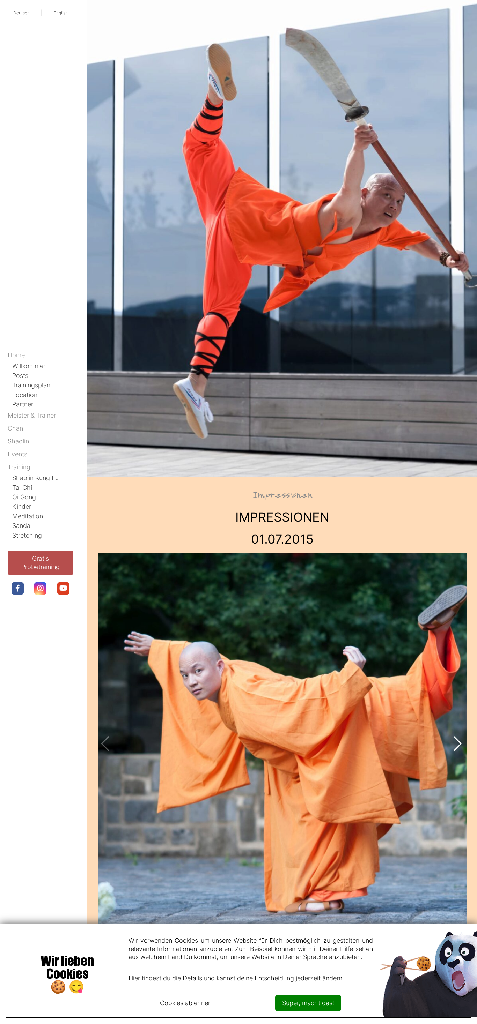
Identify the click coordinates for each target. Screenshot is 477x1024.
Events (17, 454)
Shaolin (18, 441)
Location (24, 394)
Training (19, 467)
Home (16, 355)
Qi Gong (24, 497)
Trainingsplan (31, 385)
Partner (22, 404)
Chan (15, 428)
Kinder (21, 506)
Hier (134, 978)
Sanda (21, 525)
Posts (20, 375)
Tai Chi (22, 487)
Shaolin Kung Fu (35, 477)
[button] (458, 744)
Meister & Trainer (32, 415)
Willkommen (29, 365)
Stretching (27, 535)
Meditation (27, 516)
